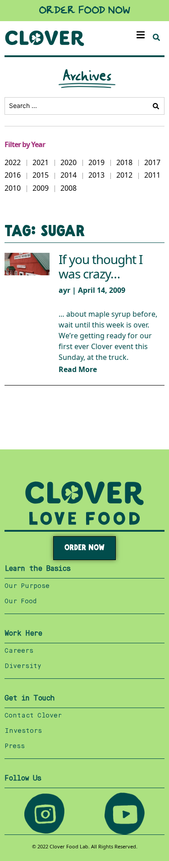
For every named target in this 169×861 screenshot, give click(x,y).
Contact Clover (33, 716)
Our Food (21, 601)
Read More (78, 369)
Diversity (23, 666)
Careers (19, 651)
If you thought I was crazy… (100, 267)
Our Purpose (27, 586)
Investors (23, 731)
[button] (141, 35)
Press (15, 746)
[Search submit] (156, 106)
